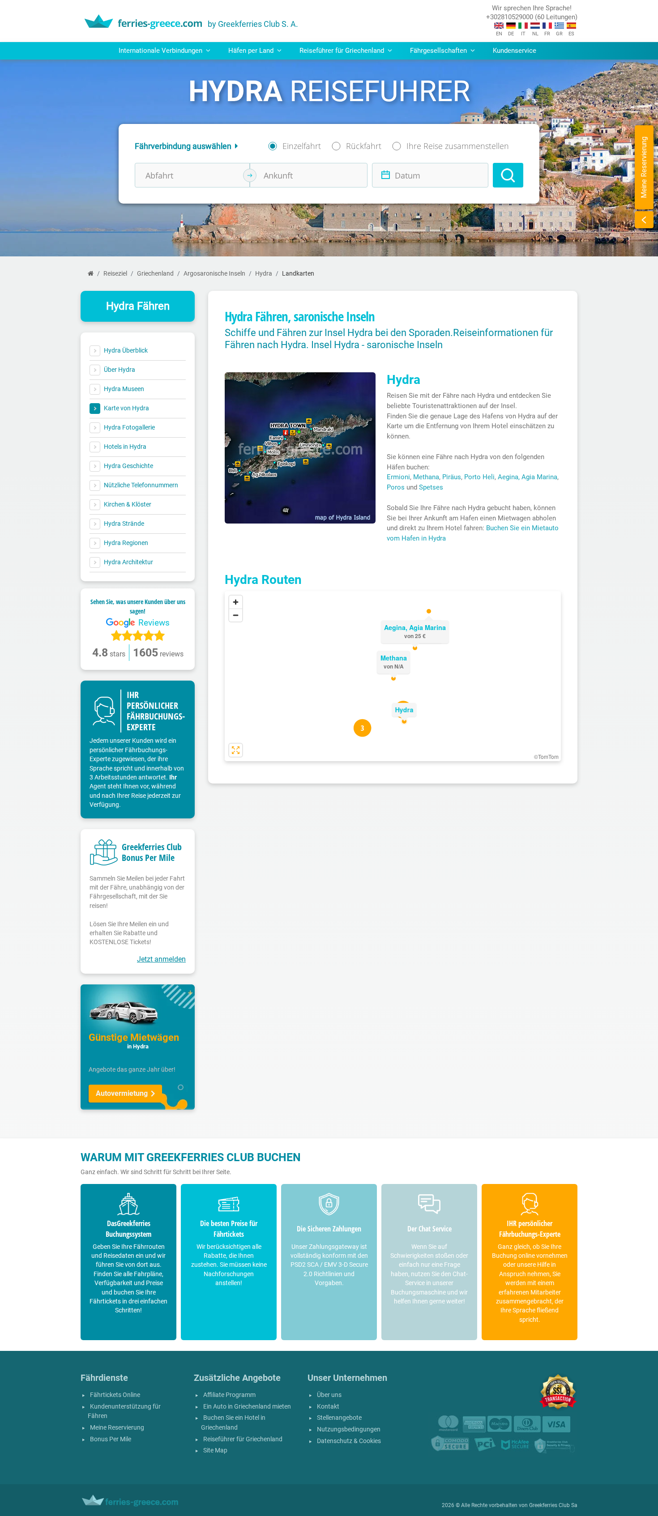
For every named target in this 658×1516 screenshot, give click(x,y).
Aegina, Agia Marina (527, 477)
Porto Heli (479, 477)
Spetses (431, 487)
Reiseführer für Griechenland (242, 1439)
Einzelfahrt (301, 146)
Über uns (329, 1395)
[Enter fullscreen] (235, 750)
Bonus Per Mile (110, 1439)
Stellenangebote (339, 1418)
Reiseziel (115, 273)
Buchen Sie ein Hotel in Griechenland (233, 1422)
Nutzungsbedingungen (348, 1429)
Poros (396, 487)
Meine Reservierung (117, 1427)
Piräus (451, 477)
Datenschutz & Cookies (349, 1441)
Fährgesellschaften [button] (439, 51)
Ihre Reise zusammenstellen (457, 146)
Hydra (263, 273)
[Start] (91, 273)
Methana (426, 477)
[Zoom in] (235, 602)
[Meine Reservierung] (644, 219)
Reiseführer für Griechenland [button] (342, 51)
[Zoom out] (235, 615)
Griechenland (155, 273)
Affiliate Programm (229, 1395)
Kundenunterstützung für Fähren (124, 1411)
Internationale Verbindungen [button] (161, 51)
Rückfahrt (363, 146)
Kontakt (328, 1406)
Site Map (215, 1450)
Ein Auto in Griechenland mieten (247, 1406)
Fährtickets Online (115, 1395)
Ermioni (398, 477)
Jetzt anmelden (161, 959)
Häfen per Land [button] (251, 51)
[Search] (508, 175)
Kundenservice (514, 51)
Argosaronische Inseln (214, 273)
